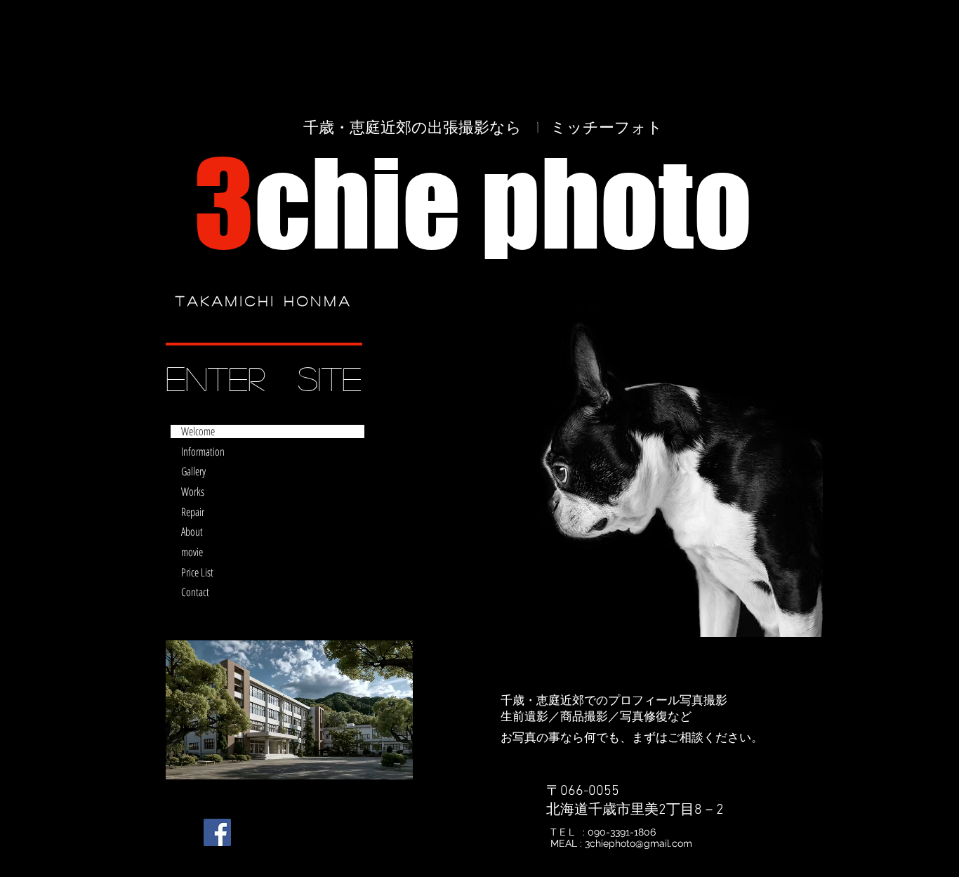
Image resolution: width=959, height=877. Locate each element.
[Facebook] (217, 832)
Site (330, 378)
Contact (195, 592)
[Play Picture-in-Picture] (370, 760)
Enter (215, 378)
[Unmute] (208, 760)
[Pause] (184, 760)
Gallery (193, 471)
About (192, 532)
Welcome (198, 431)
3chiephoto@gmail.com (638, 843)
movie (192, 552)
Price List (197, 572)
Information (203, 452)
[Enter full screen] (394, 760)
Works (192, 492)
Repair (192, 512)
